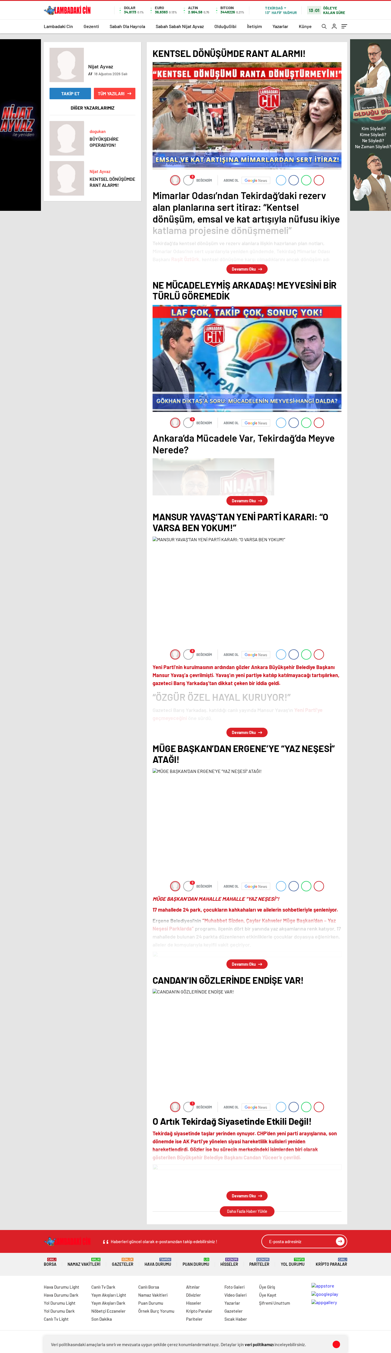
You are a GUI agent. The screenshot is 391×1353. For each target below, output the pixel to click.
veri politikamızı (259, 1344)
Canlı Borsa (148, 1286)
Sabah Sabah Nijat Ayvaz (180, 26)
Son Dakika (101, 1319)
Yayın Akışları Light (108, 1295)
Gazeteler (122, 1262)
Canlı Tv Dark (103, 1286)
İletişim (254, 26)
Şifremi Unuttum (274, 1303)
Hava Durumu (158, 1262)
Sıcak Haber (235, 1319)
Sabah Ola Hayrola (127, 26)
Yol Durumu (293, 1262)
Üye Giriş (267, 1286)
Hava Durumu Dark (61, 1295)
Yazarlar (280, 26)
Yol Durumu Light (60, 1303)
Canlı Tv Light (56, 1319)
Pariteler (259, 1262)
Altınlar (193, 1286)
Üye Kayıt (268, 1295)
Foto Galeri (234, 1286)
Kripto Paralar (331, 1262)
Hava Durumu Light (61, 1286)
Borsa (50, 1262)
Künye (305, 26)
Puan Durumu (196, 1262)
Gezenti (91, 26)
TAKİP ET (70, 93)
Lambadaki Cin (58, 26)
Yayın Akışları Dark (108, 1303)
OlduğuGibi (225, 26)
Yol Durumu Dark (59, 1311)
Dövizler (193, 1295)
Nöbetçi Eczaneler (108, 1311)
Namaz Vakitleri (84, 1262)
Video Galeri (235, 1295)
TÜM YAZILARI (111, 93)
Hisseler (229, 1262)
